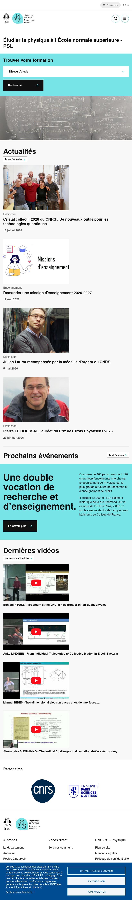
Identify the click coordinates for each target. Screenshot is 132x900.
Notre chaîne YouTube (17, 558)
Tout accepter (96, 891)
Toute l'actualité (13, 159)
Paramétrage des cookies (96, 870)
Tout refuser (96, 881)
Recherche (115, 19)
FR (124, 5)
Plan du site (102, 847)
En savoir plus (17, 526)
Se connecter (112, 5)
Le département (13, 847)
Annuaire (9, 853)
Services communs (60, 847)
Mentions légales (106, 853)
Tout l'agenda (116, 455)
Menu (125, 19)
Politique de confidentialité (19, 892)
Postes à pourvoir (14, 858)
